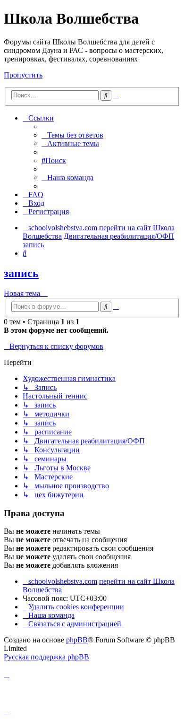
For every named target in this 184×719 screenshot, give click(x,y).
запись (21, 273)
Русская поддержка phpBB (46, 657)
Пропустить (23, 75)
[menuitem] (72, 135)
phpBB (77, 640)
